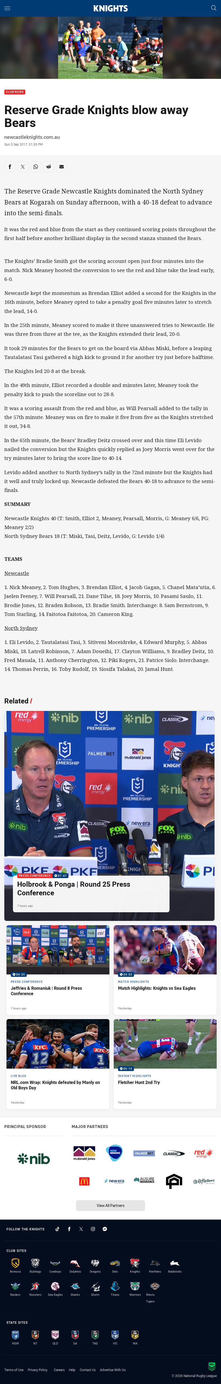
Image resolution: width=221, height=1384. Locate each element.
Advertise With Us (113, 1370)
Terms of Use (13, 1370)
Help (72, 1370)
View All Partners (111, 1205)
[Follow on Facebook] (69, 1229)
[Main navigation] (7, 8)
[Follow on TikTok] (57, 1229)
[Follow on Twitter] (81, 1229)
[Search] (214, 8)
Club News (15, 92)
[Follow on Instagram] (93, 1229)
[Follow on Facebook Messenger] (105, 1229)
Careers (59, 1370)
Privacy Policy (37, 1370)
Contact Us (88, 1370)
